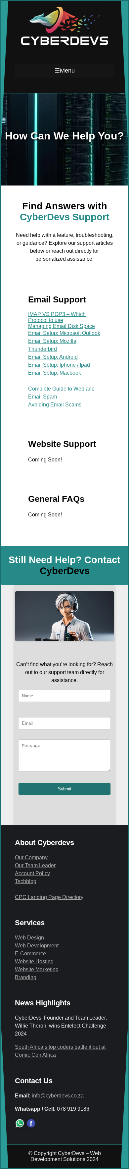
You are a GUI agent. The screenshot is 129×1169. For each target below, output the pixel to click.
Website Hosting (34, 961)
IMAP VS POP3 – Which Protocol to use (57, 317)
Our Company (31, 857)
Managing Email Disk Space (61, 326)
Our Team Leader (35, 865)
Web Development (37, 945)
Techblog (25, 881)
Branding (25, 977)
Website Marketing (37, 969)
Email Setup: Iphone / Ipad (59, 365)
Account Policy (32, 873)
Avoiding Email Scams (54, 404)
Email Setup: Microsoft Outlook (64, 333)
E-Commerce (30, 953)
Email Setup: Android (53, 357)
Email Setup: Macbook (54, 373)
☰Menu (65, 70)
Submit (64, 788)
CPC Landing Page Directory (49, 897)
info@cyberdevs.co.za (58, 1095)
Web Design (29, 937)
